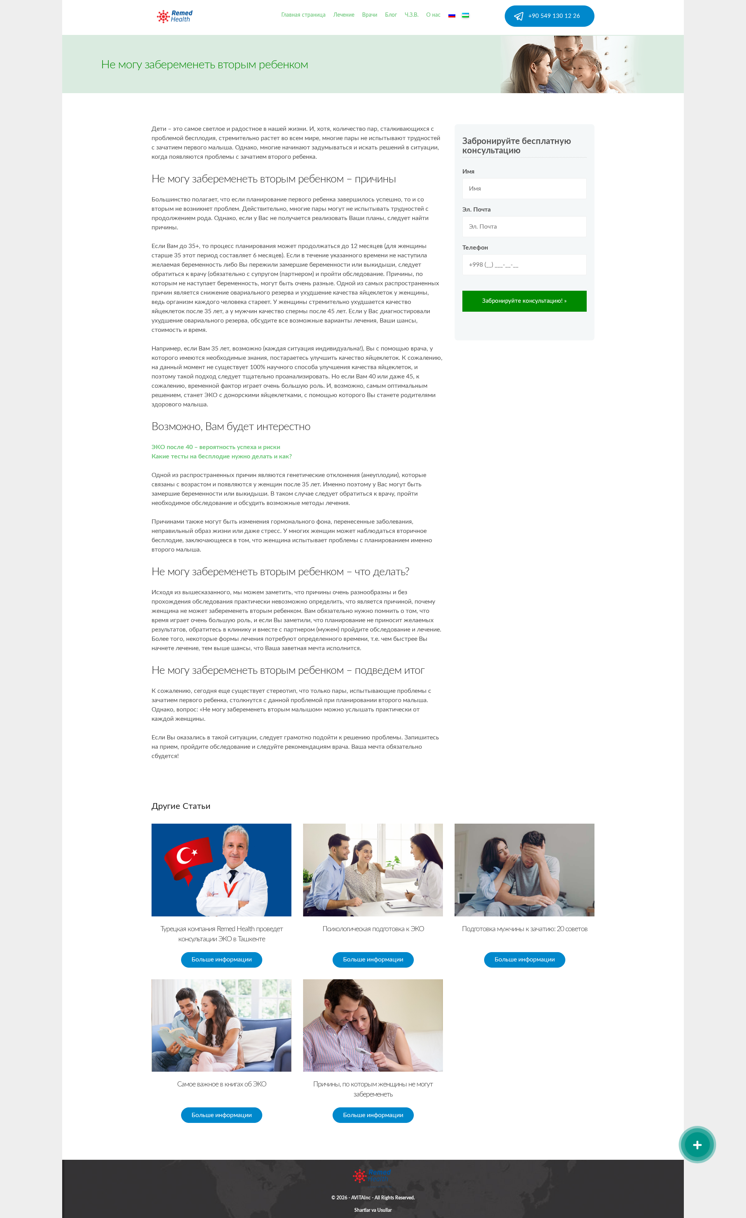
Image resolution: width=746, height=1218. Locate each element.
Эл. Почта (476, 209)
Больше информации (222, 959)
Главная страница (303, 15)
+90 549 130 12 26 (554, 16)
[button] (697, 1144)
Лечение (343, 15)
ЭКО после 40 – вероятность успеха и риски (216, 447)
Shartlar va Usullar (373, 1210)
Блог (391, 15)
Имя (468, 171)
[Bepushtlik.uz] (175, 13)
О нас (433, 15)
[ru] (452, 15)
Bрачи (369, 15)
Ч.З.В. (411, 15)
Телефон (475, 248)
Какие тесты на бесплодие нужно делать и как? (222, 456)
